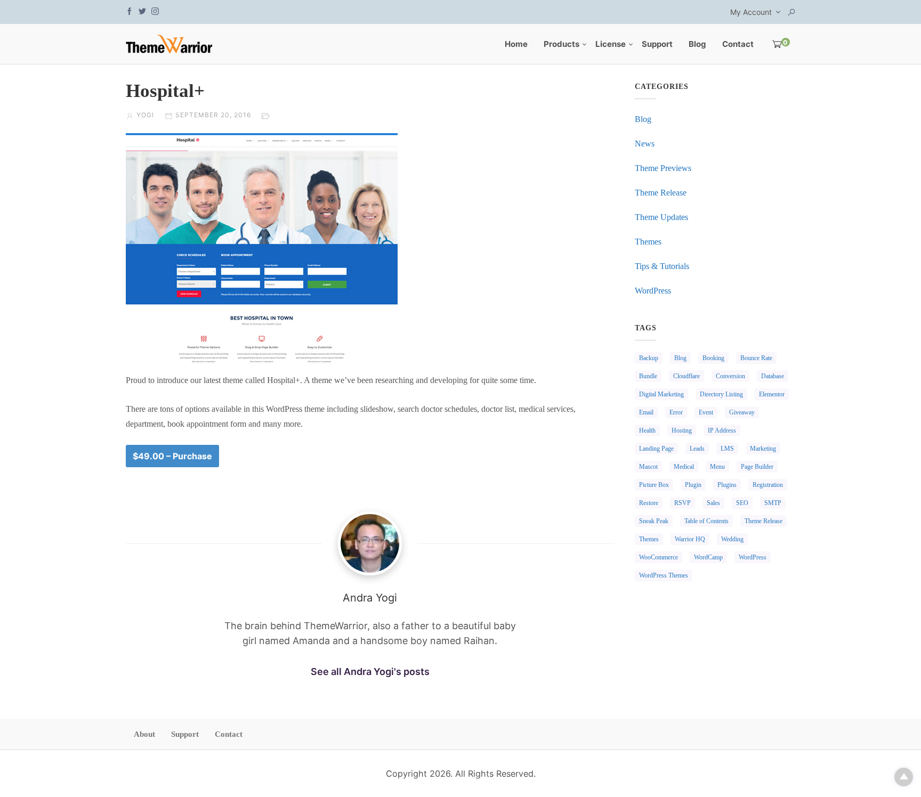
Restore (648, 503)
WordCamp (708, 557)
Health (647, 430)
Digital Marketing (661, 394)
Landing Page (656, 448)
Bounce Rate (756, 358)
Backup (648, 358)
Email (646, 412)
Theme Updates (661, 217)
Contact (738, 44)
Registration (768, 485)
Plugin (693, 485)
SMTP (772, 503)
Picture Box (654, 485)
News (645, 143)
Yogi (145, 115)
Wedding (732, 539)
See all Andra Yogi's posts (370, 671)
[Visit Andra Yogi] (369, 543)
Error (676, 412)
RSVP (682, 503)
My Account (751, 12)
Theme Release (660, 192)
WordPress (653, 290)
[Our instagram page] (155, 10)
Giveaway (742, 412)
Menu (717, 466)
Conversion (730, 376)
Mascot (648, 466)
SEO (742, 503)
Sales (713, 503)
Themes (648, 241)
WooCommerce (658, 557)
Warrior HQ (690, 539)
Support (657, 44)
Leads (697, 448)
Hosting (682, 430)
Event (706, 412)
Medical (684, 466)
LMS (727, 448)
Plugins (727, 485)
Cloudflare (686, 376)
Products (561, 44)
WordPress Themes (663, 575)
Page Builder (757, 466)
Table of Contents (706, 521)
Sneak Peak (653, 521)
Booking (713, 358)
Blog (697, 44)
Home (516, 44)
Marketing (763, 448)
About (144, 734)
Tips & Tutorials (662, 266)
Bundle (648, 376)
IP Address (722, 430)
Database (772, 376)
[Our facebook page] (129, 10)
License (610, 44)
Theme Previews (663, 168)
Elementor (772, 394)
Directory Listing (721, 394)
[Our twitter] (142, 10)
